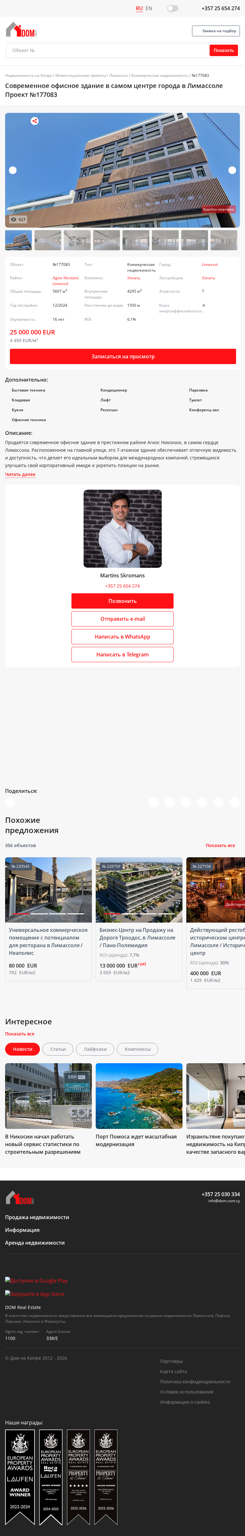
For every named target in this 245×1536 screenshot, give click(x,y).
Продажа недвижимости (37, 1217)
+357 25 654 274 (221, 8)
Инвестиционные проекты (81, 75)
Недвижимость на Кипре (28, 75)
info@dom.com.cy (224, 1200)
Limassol (210, 264)
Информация (22, 1229)
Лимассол (118, 75)
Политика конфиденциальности (195, 1382)
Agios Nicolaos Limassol (66, 280)
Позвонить (122, 600)
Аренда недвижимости (35, 1242)
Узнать (133, 278)
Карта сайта (173, 1371)
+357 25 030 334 (221, 1194)
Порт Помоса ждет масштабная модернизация (136, 1140)
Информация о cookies (185, 1402)
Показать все (220, 845)
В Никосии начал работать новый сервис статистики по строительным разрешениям (43, 1144)
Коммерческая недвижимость (159, 75)
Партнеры (171, 1361)
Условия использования (186, 1392)
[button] (232, 170)
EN (148, 8)
